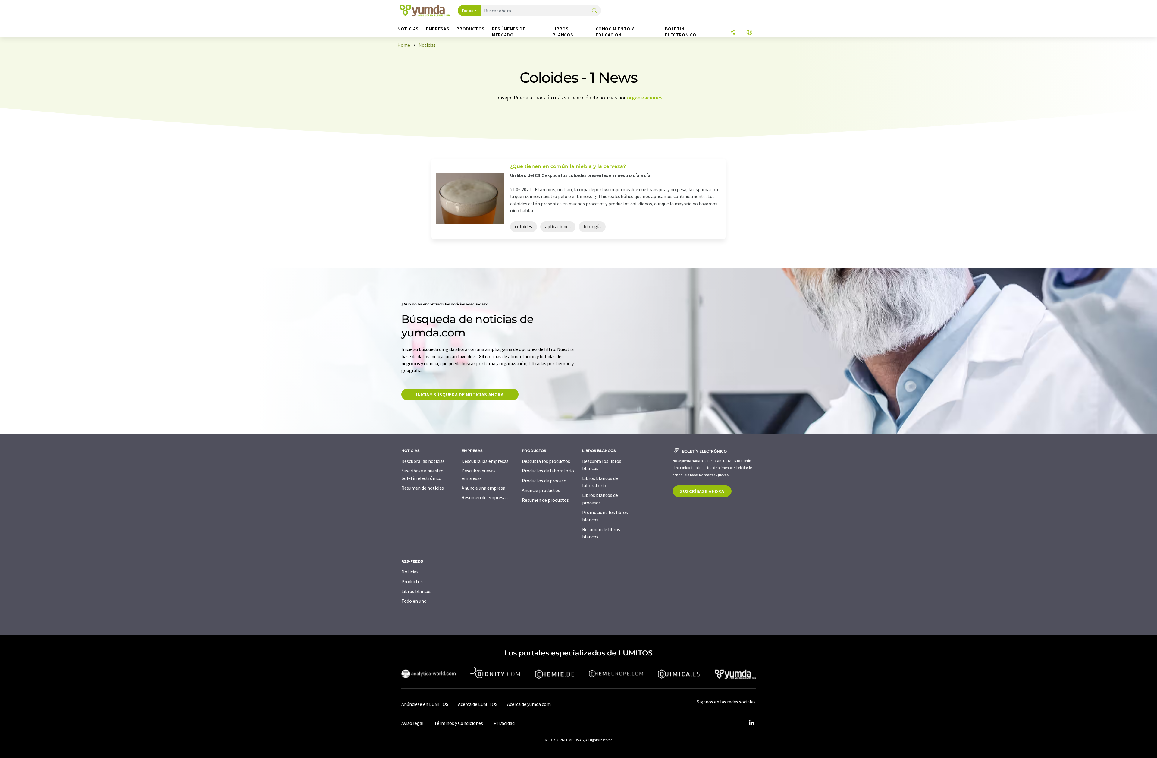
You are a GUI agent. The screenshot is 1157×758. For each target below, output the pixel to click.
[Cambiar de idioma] (749, 32)
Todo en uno (414, 601)
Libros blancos (416, 591)
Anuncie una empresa (483, 488)
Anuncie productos (541, 490)
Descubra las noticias (423, 461)
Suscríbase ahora (702, 491)
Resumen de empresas (485, 497)
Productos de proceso (544, 481)
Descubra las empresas (485, 461)
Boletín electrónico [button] (680, 32)
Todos (468, 10)
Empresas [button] (437, 29)
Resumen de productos (545, 500)
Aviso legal (412, 723)
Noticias (410, 572)
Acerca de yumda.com (529, 704)
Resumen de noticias (422, 488)
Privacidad (504, 723)
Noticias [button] (408, 29)
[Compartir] (733, 32)
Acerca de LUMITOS (477, 704)
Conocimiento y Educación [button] (615, 32)
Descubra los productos (546, 461)
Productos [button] (470, 29)
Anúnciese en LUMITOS (424, 704)
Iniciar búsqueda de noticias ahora (460, 394)
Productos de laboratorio (548, 471)
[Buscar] (594, 11)
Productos (412, 581)
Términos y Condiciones (458, 723)
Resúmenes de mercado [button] (508, 32)
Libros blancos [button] (563, 32)
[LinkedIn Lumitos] (751, 723)
